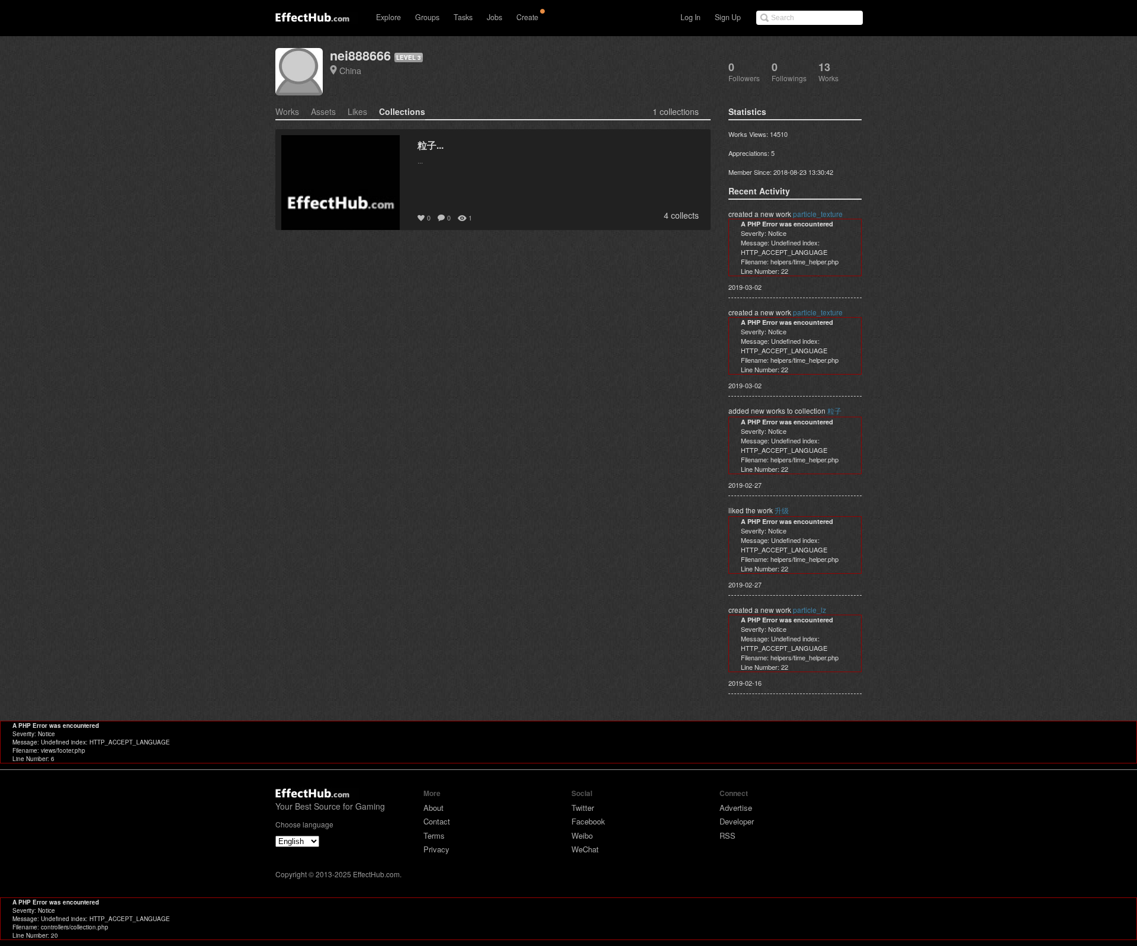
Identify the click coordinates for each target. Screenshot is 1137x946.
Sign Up (728, 17)
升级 (782, 510)
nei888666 (360, 55)
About (433, 807)
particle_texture (818, 214)
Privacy (436, 849)
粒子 (834, 410)
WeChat (585, 849)
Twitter (582, 807)
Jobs (494, 17)
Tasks (463, 17)
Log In (690, 17)
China (350, 70)
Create (527, 17)
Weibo (582, 835)
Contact (436, 821)
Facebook (588, 821)
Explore (388, 17)
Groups (427, 17)
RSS (727, 835)
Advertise (736, 807)
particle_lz (809, 610)
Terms (434, 835)
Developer (737, 821)
